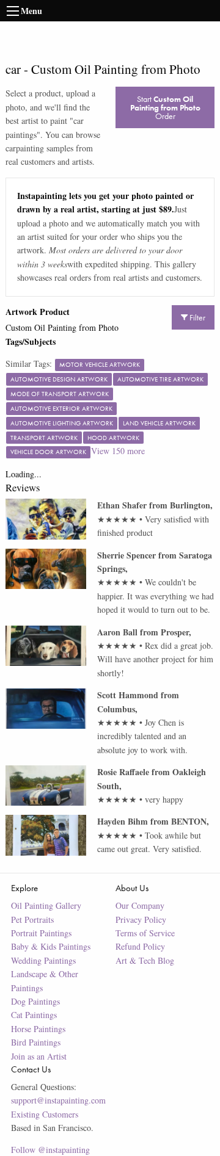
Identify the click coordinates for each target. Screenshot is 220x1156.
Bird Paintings (36, 1042)
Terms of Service (145, 933)
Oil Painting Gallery (46, 905)
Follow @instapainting (50, 1149)
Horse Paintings (38, 1029)
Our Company (140, 905)
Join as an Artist (39, 1056)
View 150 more (118, 451)
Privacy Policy (141, 919)
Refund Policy (140, 946)
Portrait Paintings (41, 933)
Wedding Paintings (43, 960)
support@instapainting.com (58, 1100)
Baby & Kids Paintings (50, 946)
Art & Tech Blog (145, 960)
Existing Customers (44, 1114)
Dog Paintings (35, 1001)
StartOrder (165, 107)
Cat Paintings (34, 1015)
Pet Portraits (32, 919)
